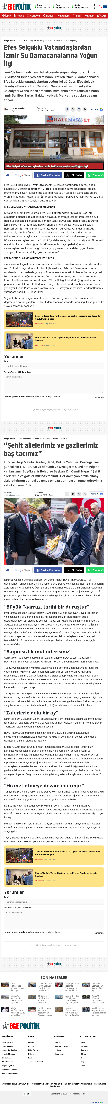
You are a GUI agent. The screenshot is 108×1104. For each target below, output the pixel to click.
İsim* (7, 361)
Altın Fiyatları (7, 1062)
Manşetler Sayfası (9, 1050)
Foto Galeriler (8, 1046)
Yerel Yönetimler (25, 438)
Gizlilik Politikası (61, 1046)
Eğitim (90, 15)
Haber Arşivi (60, 1054)
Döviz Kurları (7, 1058)
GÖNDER (99, 397)
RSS (27, 1093)
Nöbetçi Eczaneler (10, 1073)
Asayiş (20, 15)
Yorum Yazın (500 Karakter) (17, 372)
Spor (78, 15)
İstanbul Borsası (8, 1054)
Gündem (35, 15)
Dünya (83, 1054)
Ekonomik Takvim (9, 1070)
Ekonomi (65, 15)
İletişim (58, 1050)
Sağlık (103, 15)
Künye (57, 1042)
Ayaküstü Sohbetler (36, 1062)
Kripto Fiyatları (8, 1066)
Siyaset (50, 15)
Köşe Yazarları (8, 1042)
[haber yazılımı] (97, 1101)
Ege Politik (10, 40)
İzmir (8, 15)
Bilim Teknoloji (34, 1050)
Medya (31, 1042)
